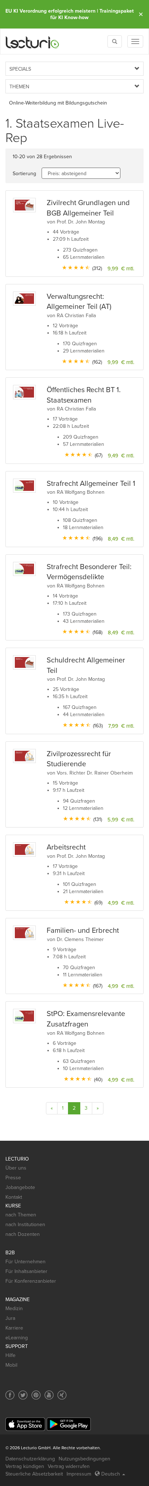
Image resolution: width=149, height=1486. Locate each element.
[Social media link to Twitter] (22, 1394)
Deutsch (111, 1474)
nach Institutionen (25, 1224)
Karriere (14, 1328)
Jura (10, 1318)
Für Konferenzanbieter (30, 1281)
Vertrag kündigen (24, 1466)
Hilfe (10, 1355)
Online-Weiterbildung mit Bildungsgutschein (58, 103)
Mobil (11, 1365)
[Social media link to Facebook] (9, 1394)
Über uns (15, 1168)
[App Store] (25, 1424)
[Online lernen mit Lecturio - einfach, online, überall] (32, 42)
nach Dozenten (22, 1234)
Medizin (14, 1308)
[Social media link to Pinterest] (36, 1394)
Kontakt (13, 1197)
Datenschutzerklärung (30, 1459)
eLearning (16, 1338)
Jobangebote (20, 1187)
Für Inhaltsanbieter (26, 1271)
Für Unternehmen (25, 1262)
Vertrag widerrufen (69, 1466)
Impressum (79, 1474)
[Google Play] (69, 1424)
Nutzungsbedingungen (84, 1459)
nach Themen (20, 1215)
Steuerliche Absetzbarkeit (34, 1474)
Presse (13, 1178)
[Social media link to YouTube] (49, 1394)
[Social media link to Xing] (62, 1394)
